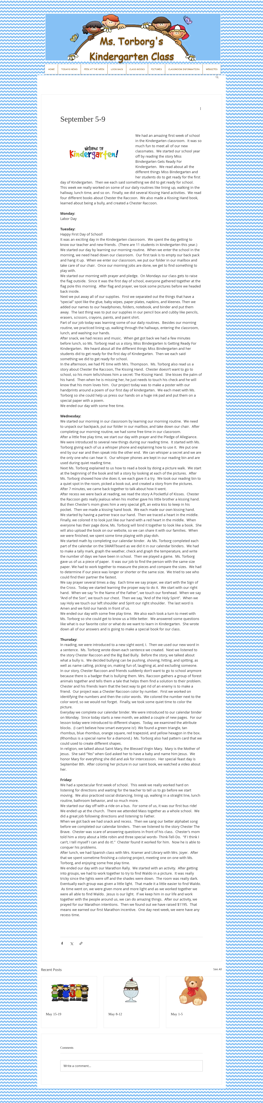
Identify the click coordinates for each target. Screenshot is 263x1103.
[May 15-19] (69, 992)
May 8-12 (115, 1014)
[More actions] (200, 108)
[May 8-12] (131, 992)
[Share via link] (81, 943)
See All (217, 969)
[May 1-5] (194, 992)
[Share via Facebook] (62, 943)
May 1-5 (177, 1014)
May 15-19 (53, 1014)
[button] (217, 76)
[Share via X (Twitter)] (71, 943)
